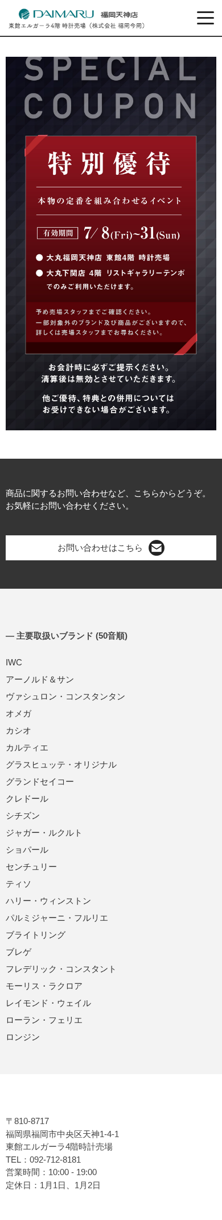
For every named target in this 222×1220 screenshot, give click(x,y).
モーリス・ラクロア (44, 986)
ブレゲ (18, 952)
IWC (14, 662)
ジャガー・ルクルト (44, 832)
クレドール (27, 798)
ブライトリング (35, 935)
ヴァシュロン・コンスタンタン (65, 696)
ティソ (18, 883)
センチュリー (31, 866)
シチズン (23, 815)
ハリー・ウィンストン (48, 900)
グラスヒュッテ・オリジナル (61, 764)
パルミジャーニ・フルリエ (57, 918)
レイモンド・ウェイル (48, 1003)
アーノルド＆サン (40, 679)
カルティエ (27, 747)
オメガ (18, 713)
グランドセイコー (40, 781)
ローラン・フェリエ (44, 1020)
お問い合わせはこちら (100, 547)
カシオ (18, 730)
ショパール (27, 849)
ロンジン (23, 1037)
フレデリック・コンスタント (61, 969)
